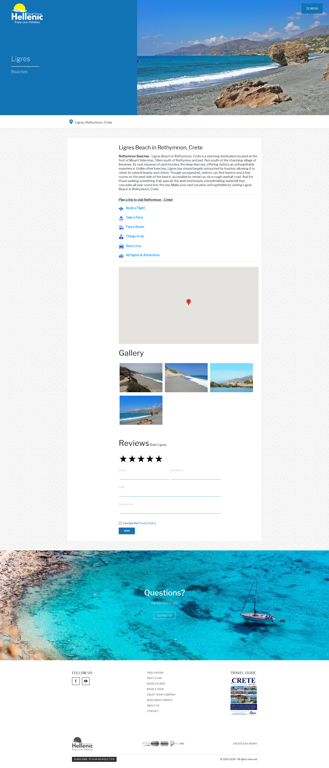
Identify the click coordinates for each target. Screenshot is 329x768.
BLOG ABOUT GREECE (160, 700)
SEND (127, 530)
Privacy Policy (147, 523)
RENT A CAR (154, 678)
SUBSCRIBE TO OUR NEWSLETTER (94, 759)
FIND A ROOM (155, 672)
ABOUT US (153, 705)
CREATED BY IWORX (245, 743)
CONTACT (153, 711)
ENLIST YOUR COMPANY (161, 694)
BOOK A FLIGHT (156, 683)
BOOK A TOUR (155, 689)
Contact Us (164, 615)
